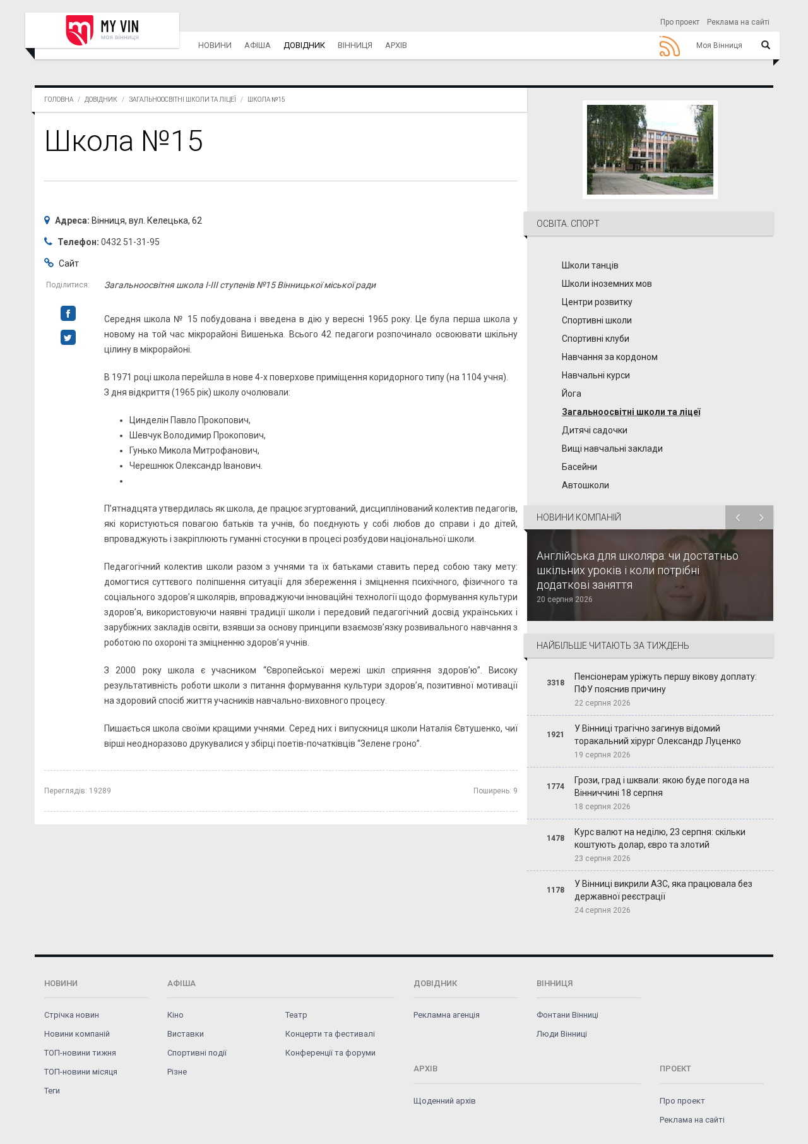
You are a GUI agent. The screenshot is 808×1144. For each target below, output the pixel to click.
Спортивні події (197, 1052)
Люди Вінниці (562, 1034)
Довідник (304, 45)
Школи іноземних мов (607, 284)
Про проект (679, 22)
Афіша (257, 45)
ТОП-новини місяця (80, 1071)
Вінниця (355, 45)
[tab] (650, 352)
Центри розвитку (597, 302)
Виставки (185, 1034)
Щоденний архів (444, 1100)
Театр (296, 1015)
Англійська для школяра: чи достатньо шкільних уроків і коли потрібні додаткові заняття (638, 570)
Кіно (175, 1015)
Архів (396, 45)
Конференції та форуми (330, 1052)
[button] (650, 224)
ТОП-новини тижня (80, 1052)
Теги (52, 1090)
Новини (215, 45)
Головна (58, 99)
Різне (177, 1071)
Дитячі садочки (594, 430)
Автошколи (585, 485)
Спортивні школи (597, 320)
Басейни (579, 467)
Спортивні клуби (595, 339)
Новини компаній (77, 1034)
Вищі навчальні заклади (612, 448)
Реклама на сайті (738, 22)
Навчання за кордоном (610, 357)
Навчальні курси (596, 375)
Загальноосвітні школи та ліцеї (182, 99)
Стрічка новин (71, 1015)
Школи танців (590, 265)
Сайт (69, 263)
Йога (571, 393)
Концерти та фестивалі (330, 1034)
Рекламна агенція (446, 1015)
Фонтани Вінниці (567, 1015)
